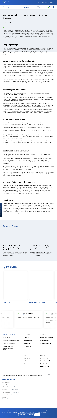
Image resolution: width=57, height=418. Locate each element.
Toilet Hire (27, 358)
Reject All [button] (31, 414)
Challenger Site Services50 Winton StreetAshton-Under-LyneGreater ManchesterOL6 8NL (9, 346)
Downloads (27, 343)
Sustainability (28, 340)
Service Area (27, 346)
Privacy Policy (44, 358)
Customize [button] (22, 414)
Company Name (6, 384)
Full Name (5, 386)
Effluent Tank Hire (29, 361)
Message (4, 397)
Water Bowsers (28, 363)
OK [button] (37, 414)
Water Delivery (44, 340)
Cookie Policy (44, 363)
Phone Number (6, 392)
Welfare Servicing (45, 343)
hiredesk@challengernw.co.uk (46, 2)
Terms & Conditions (46, 361)
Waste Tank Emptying (46, 337)
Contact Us (27, 349)
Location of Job (6, 395)
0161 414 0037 (6, 337)
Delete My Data (44, 366)
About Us (26, 337)
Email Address (6, 389)
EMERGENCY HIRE (1, 210)
